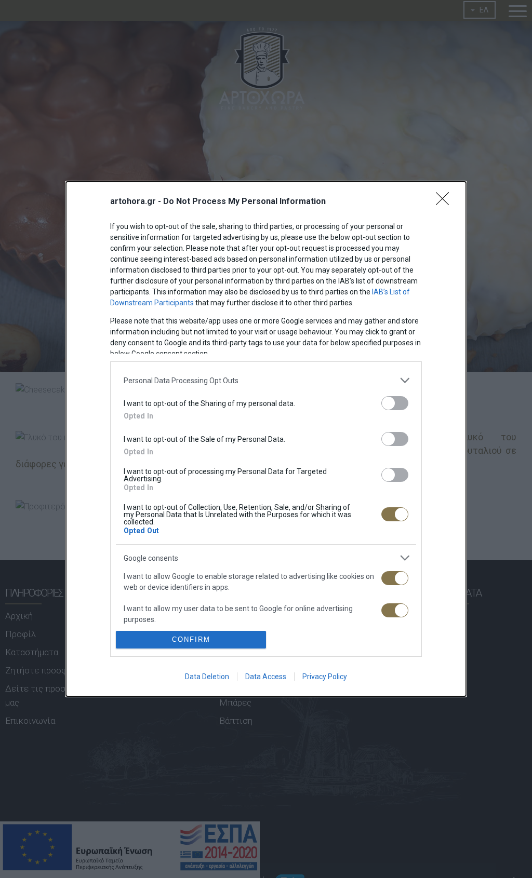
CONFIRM (191, 639)
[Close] (446, 202)
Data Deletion (207, 676)
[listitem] (266, 380)
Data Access (265, 676)
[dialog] (266, 439)
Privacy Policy (324, 676)
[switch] (394, 403)
